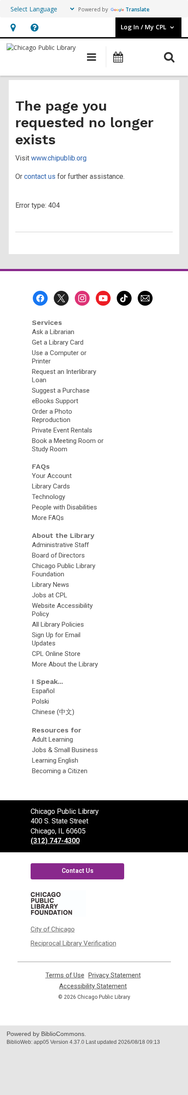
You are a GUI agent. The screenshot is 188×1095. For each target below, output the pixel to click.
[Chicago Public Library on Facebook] (40, 298)
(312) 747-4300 (55, 841)
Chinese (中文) (53, 712)
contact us (40, 176)
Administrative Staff (60, 545)
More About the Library (65, 664)
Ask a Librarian (53, 332)
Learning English (55, 760)
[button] (13, 27)
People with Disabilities (64, 507)
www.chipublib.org (59, 158)
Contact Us (78, 870)
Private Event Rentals (62, 430)
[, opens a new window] (57, 914)
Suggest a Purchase (61, 390)
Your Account (52, 476)
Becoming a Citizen (59, 771)
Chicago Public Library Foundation (63, 570)
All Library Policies (58, 624)
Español (43, 691)
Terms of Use (64, 975)
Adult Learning (52, 739)
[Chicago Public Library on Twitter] (61, 298)
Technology (48, 497)
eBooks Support (55, 401)
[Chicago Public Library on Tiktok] (124, 298)
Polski (40, 701)
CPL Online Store (56, 654)
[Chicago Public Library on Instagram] (82, 298)
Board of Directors (58, 555)
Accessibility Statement (93, 986)
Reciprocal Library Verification (73, 943)
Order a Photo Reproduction (52, 416)
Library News (50, 585)
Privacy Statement (114, 975)
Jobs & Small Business (65, 750)
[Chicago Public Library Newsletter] (145, 298)
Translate (137, 9)
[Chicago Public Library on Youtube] (103, 298)
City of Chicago (53, 929)
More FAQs (48, 518)
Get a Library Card (58, 342)
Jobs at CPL (49, 595)
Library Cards (51, 486)
